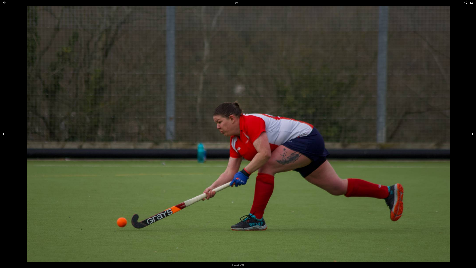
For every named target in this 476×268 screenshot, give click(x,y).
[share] (465, 3)
